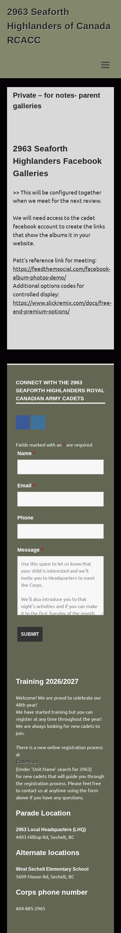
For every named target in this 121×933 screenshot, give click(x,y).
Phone (25, 518)
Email (26, 485)
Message (30, 550)
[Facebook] (23, 422)
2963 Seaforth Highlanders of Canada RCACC (59, 25)
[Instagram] (38, 422)
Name (26, 453)
